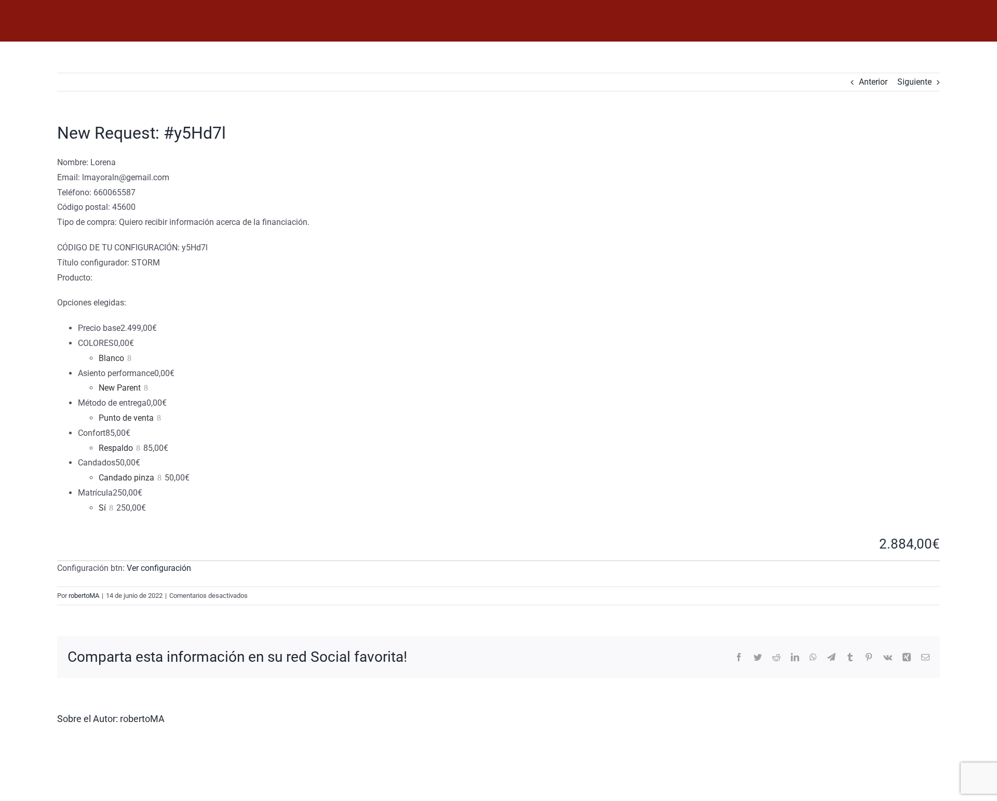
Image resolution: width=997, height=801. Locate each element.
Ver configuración (159, 568)
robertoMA (84, 595)
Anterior (873, 82)
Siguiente (914, 82)
